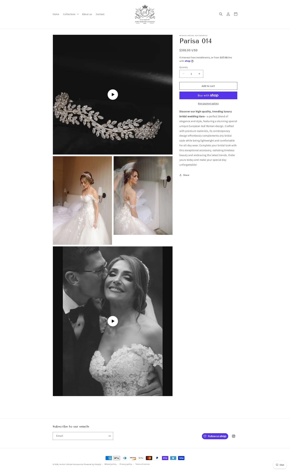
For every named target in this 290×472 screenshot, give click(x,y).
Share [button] (186, 175)
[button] (70, 14)
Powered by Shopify (92, 464)
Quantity (183, 67)
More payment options (208, 103)
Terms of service (142, 464)
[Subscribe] (109, 436)
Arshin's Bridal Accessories (72, 464)
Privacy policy (126, 464)
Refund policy (110, 464)
